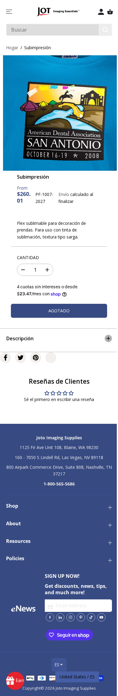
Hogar (12, 47)
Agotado (59, 311)
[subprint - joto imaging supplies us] (60, 113)
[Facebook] (5, 354)
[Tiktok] (89, 617)
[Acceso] (101, 12)
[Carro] (110, 12)
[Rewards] (15, 681)
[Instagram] (69, 617)
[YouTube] (99, 617)
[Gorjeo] (21, 354)
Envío (63, 194)
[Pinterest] (36, 354)
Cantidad (28, 257)
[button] (9, 12)
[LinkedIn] (58, 617)
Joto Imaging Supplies (74, 688)
